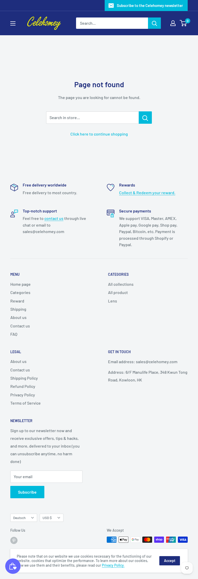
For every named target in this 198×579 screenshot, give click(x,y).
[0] (183, 23)
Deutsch (19, 517)
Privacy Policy (22, 394)
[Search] (154, 23)
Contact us (20, 325)
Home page (20, 284)
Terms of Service (25, 402)
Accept (169, 560)
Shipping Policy (24, 378)
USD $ (47, 517)
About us (18, 317)
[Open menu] (12, 23)
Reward (17, 300)
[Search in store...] (145, 117)
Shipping (18, 309)
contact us (53, 218)
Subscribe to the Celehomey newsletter (150, 5)
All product (118, 292)
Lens (112, 300)
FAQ (13, 334)
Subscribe (27, 491)
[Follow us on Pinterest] (14, 540)
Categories (20, 292)
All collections (121, 284)
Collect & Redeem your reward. (147, 192)
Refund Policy (22, 386)
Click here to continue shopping (99, 133)
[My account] (173, 23)
